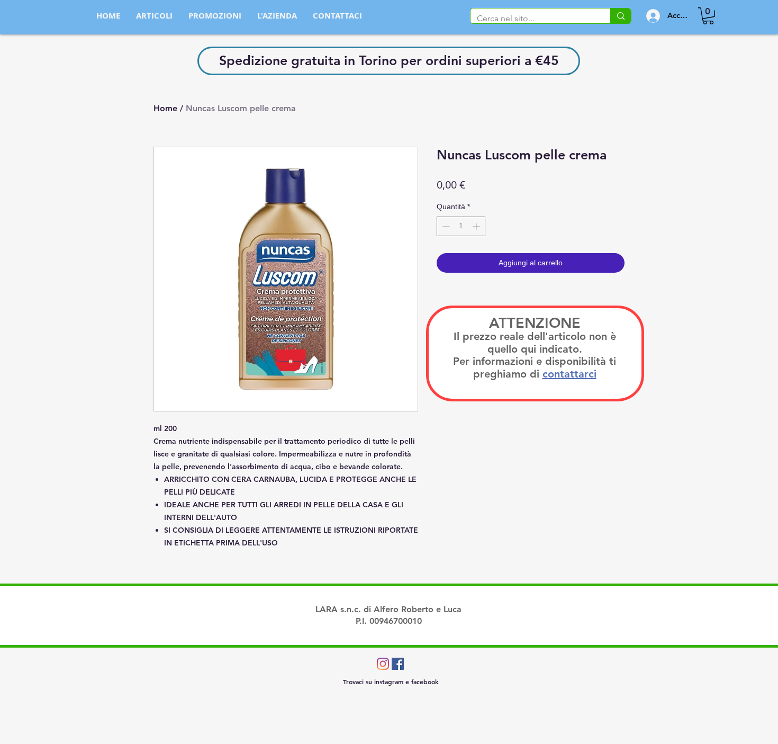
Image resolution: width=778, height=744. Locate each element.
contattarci (569, 373)
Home (165, 108)
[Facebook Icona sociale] (398, 664)
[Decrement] (444, 226)
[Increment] (477, 226)
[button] (708, 15)
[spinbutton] (461, 226)
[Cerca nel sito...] (620, 15)
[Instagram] (383, 664)
